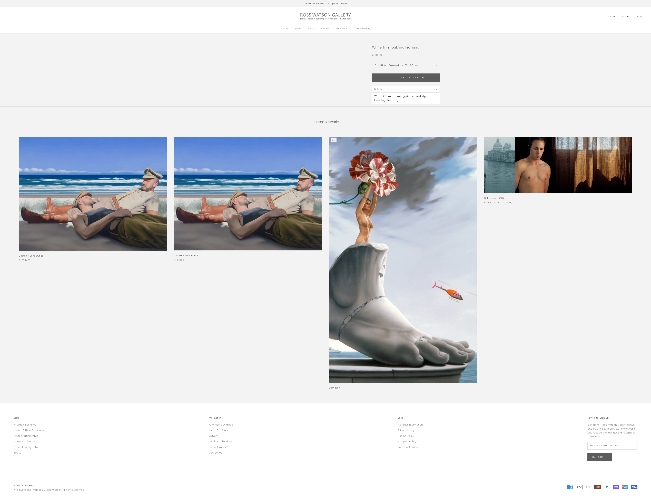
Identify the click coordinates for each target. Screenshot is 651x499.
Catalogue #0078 (494, 198)
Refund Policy (406, 436)
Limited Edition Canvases (29, 430)
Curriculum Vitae (219, 447)
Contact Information (410, 424)
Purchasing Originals (221, 424)
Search (625, 16)
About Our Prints (218, 430)
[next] (640, 259)
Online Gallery (362, 28)
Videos (325, 28)
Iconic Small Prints (24, 441)
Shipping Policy (407, 441)
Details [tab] (378, 89)
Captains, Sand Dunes (31, 255)
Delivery (213, 436)
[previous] (10, 259)
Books (17, 452)
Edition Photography (26, 447)
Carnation (334, 387)
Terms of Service (408, 447)
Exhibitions (341, 28)
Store (311, 28)
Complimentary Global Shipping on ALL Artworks (325, 3)
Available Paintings (25, 424)
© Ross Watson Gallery (24, 485)
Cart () (638, 16)
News (298, 28)
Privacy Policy (406, 430)
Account (612, 16)
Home (284, 28)
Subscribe (599, 457)
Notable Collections (220, 441)
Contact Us (215, 452)
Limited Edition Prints (26, 436)
